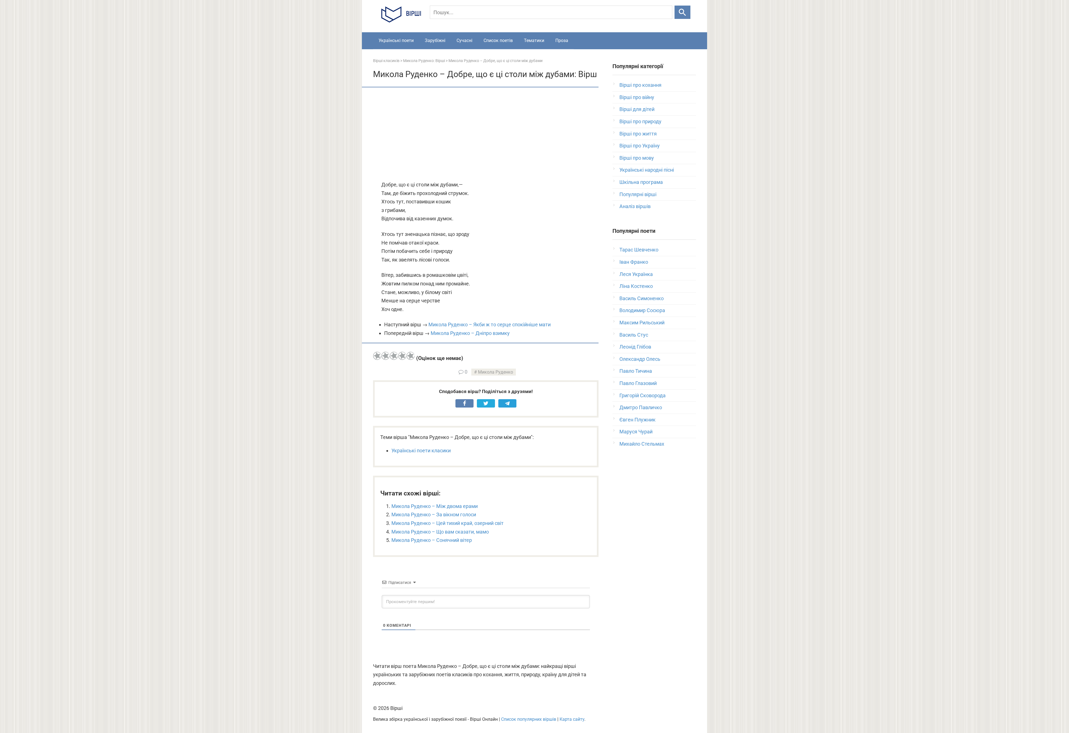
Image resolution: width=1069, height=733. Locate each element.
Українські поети (396, 40)
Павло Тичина (635, 371)
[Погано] (385, 356)
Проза (561, 40)
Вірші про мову (636, 158)
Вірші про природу (640, 121)
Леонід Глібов (635, 347)
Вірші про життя (638, 134)
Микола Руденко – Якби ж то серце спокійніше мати (489, 324)
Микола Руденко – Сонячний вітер (431, 540)
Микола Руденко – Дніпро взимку (470, 333)
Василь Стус (633, 335)
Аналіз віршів (635, 206)
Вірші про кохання (640, 85)
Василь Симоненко (641, 298)
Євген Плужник (637, 420)
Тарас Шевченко (638, 250)
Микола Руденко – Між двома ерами (434, 506)
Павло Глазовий (638, 383)
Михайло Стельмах (641, 444)
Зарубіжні (435, 40)
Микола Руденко (495, 372)
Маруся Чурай (636, 432)
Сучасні (464, 40)
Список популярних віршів (528, 719)
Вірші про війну (636, 97)
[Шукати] (682, 12)
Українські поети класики (421, 450)
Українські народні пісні (646, 170)
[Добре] (402, 356)
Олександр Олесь (639, 359)
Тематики (534, 40)
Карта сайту (572, 719)
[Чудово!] (410, 356)
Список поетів (498, 40)
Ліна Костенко (636, 286)
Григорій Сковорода (642, 395)
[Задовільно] (394, 356)
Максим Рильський (642, 322)
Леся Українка (636, 274)
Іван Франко (633, 262)
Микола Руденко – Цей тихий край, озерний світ (447, 523)
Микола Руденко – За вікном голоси (433, 514)
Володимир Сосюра (642, 310)
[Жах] (377, 356)
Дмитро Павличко (640, 407)
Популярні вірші (637, 194)
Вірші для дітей (636, 109)
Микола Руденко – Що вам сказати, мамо (440, 532)
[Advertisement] (486, 135)
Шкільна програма (641, 182)
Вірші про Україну (639, 146)
